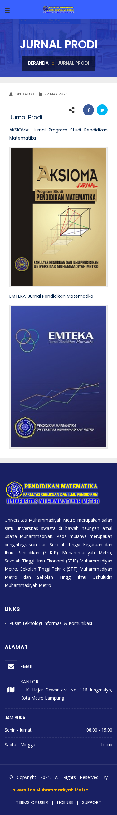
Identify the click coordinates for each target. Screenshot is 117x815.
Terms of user (32, 802)
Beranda (38, 63)
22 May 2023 (56, 94)
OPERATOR (24, 94)
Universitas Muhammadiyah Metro (49, 790)
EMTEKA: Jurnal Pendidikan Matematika (51, 296)
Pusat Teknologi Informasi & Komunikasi (50, 623)
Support (91, 802)
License (65, 802)
